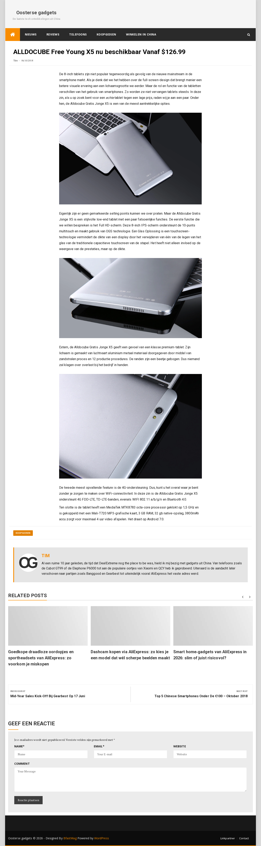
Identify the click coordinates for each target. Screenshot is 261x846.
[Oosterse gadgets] (12, 34)
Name (19, 746)
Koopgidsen (106, 34)
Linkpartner (227, 838)
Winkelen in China (141, 34)
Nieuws (31, 34)
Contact (244, 838)
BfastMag (70, 838)
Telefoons (78, 34)
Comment (22, 763)
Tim (15, 60)
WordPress (101, 838)
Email (99, 746)
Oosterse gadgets (36, 12)
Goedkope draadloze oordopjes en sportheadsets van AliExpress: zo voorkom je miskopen (41, 657)
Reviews (53, 34)
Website (179, 746)
